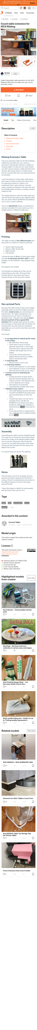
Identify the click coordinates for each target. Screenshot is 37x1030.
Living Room (24, 19)
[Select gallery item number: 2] (19, 758)
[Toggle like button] (4, 614)
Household (14, 19)
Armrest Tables (13, 100)
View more (31, 578)
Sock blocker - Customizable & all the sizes (17, 611)
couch (27, 503)
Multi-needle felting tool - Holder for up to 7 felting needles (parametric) (18, 719)
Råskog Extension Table (14, 138)
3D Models (5, 19)
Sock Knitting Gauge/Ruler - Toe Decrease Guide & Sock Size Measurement (15, 683)
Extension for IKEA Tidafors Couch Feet (18, 798)
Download (19, 90)
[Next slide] (34, 61)
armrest (4, 507)
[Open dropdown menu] (34, 23)
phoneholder (18, 503)
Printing (9, 141)
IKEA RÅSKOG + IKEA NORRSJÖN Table (18, 762)
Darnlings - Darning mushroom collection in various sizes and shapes (17, 647)
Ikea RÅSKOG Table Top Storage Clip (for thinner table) (17, 834)
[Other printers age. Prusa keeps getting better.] (18, 111)
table (3, 503)
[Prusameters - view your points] (25, 8)
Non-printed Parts (12, 144)
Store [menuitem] (16, 13)
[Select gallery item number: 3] (18, 679)
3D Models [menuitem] (8, 13)
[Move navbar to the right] (35, 13)
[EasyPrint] (21, 8)
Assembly (9, 146)
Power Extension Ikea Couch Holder (16, 871)
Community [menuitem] (30, 13)
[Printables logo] (2, 13)
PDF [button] (33, 128)
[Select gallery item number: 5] (21, 679)
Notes (8, 149)
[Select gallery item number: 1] (15, 679)
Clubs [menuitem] (22, 13)
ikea (9, 503)
